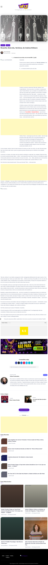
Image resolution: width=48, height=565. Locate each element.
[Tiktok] (39, 556)
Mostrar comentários (24, 409)
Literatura (3, 45)
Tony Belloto (28, 111)
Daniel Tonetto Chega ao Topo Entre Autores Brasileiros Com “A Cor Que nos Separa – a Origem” (12, 511)
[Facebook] (44, 556)
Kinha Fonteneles (7, 51)
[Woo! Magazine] (23, 6)
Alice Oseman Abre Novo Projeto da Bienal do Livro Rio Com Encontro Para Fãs (35, 543)
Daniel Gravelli (3, 514)
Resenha (8, 45)
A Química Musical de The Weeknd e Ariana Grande (20, 457)
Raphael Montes (35, 111)
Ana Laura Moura (4, 545)
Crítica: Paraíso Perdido (14, 400)
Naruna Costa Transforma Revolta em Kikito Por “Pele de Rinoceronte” (25, 448)
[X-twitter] (41, 556)
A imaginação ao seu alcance (23, 9)
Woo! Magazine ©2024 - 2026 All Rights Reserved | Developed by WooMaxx (24, 563)
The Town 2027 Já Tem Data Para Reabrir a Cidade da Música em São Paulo (26, 473)
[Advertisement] (24, 155)
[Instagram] (36, 556)
